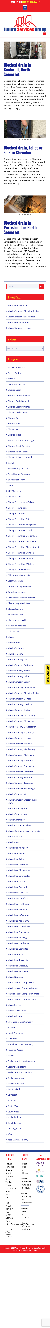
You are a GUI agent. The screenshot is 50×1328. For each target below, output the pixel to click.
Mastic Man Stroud (16, 954)
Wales (10, 1134)
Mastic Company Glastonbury (21, 715)
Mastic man (13, 842)
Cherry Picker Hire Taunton (20, 558)
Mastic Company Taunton (20, 777)
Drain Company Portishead (20, 586)
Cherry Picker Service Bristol (21, 569)
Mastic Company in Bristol (20, 743)
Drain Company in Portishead (21, 316)
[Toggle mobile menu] (44, 33)
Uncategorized (14, 1128)
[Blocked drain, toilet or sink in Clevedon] (25, 129)
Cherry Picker (14, 496)
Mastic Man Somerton (18, 948)
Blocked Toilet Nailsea (18, 451)
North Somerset (15, 1033)
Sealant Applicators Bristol (20, 1072)
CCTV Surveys (14, 491)
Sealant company (16, 1078)
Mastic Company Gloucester (21, 721)
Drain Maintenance (17, 592)
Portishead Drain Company (20, 1044)
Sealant (11, 1055)
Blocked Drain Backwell (19, 395)
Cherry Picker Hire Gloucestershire (24, 547)
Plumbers (12, 1038)
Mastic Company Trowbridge (21, 788)
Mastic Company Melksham (21, 754)
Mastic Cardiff (14, 642)
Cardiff (11, 485)
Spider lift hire (14, 1117)
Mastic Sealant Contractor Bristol (23, 999)
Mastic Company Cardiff (19, 681)
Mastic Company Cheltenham (22, 687)
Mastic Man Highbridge (18, 903)
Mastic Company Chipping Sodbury (24, 311)
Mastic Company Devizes (19, 698)
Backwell (12, 378)
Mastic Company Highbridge (21, 732)
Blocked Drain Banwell (18, 401)
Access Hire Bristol (16, 367)
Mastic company (15, 653)
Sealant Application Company (21, 1061)
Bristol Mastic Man (16, 479)
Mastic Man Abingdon (18, 847)
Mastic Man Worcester (18, 971)
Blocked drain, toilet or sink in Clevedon (23, 149)
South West (13, 1111)
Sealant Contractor (16, 1083)
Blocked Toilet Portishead (20, 457)
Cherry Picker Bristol (17, 507)
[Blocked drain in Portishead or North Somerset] (25, 204)
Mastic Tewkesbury (17, 1010)
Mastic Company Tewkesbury (21, 782)
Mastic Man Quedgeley (18, 932)
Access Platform (15, 373)
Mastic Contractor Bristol (19, 825)
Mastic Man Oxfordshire (19, 926)
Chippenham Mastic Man (19, 575)
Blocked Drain (14, 389)
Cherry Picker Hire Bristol (20, 530)
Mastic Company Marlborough (22, 749)
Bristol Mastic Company (19, 474)
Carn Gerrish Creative (29, 1250)
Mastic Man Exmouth (17, 887)
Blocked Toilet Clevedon (19, 446)
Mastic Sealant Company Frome (23, 988)
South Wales (13, 1106)
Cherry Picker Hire (16, 513)
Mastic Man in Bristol (17, 305)
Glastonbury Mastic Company (21, 597)
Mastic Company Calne (18, 676)
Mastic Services (15, 1005)
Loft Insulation (14, 631)
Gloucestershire (15, 608)
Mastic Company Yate (18, 808)
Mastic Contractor (16, 819)
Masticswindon (15, 1016)
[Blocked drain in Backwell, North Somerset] (25, 50)
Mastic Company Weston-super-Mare (23, 801)
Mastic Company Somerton (20, 771)
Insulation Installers (17, 625)
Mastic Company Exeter (19, 710)
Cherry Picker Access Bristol (21, 502)
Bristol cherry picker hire (19, 468)
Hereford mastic (15, 614)
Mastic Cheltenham (17, 648)
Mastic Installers (15, 836)
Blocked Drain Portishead (20, 406)
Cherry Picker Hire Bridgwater (22, 524)
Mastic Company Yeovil (18, 814)
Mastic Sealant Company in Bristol (24, 993)
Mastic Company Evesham (20, 704)
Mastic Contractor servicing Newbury (25, 831)
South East (13, 1100)
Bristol (11, 463)
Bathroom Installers (17, 384)
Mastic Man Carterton (18, 864)
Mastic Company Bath (18, 659)
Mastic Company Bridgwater (21, 665)
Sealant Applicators (17, 1066)
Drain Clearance (15, 580)
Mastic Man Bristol (16, 853)
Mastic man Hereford (18, 898)
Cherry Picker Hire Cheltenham (22, 535)
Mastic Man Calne (16, 859)
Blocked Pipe (14, 423)
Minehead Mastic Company (20, 1021)
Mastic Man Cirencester (19, 875)
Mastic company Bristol (19, 670)
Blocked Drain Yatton (18, 412)
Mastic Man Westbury (18, 965)
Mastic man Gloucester (18, 892)
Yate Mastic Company (18, 1139)
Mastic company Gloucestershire (23, 726)
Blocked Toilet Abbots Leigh (21, 440)
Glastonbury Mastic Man (19, 603)
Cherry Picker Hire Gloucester (22, 541)
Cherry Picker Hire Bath (19, 519)
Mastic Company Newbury (20, 760)
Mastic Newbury (15, 977)
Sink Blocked (14, 1089)
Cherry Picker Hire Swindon (21, 552)
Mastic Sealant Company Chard (22, 982)
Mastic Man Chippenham (19, 870)
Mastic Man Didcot (16, 881)
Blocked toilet (14, 434)
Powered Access (15, 1049)
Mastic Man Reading (17, 937)
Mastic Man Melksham (18, 920)
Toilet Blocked (14, 1123)
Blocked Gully (14, 418)
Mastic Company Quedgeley (21, 766)
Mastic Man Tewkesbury (19, 960)
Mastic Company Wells (18, 794)
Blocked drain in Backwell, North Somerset (17, 69)
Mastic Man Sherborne (18, 943)
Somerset (12, 1094)
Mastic (11, 637)
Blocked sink (14, 429)
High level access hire (18, 620)
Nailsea (11, 1027)
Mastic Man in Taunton (18, 322)
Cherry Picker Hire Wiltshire (21, 564)
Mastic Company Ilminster (20, 328)
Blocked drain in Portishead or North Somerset (20, 227)
